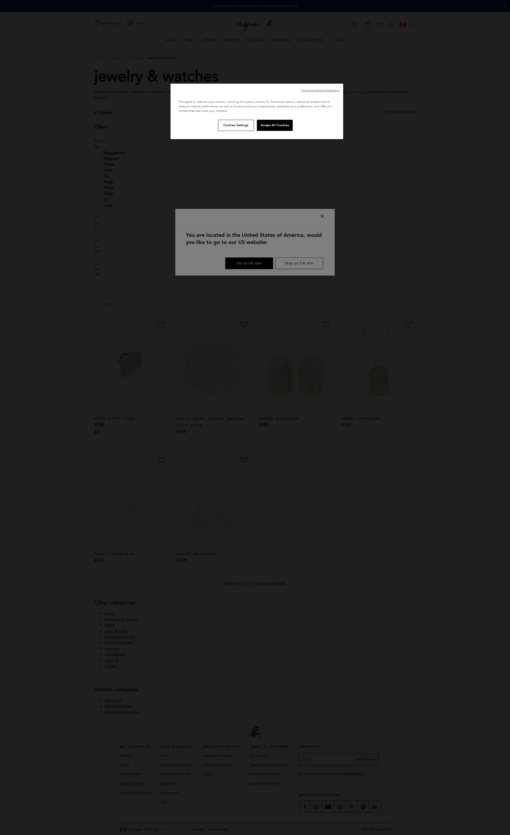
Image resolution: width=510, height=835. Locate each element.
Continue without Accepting (320, 90)
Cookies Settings (236, 125)
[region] (257, 111)
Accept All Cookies (275, 125)
